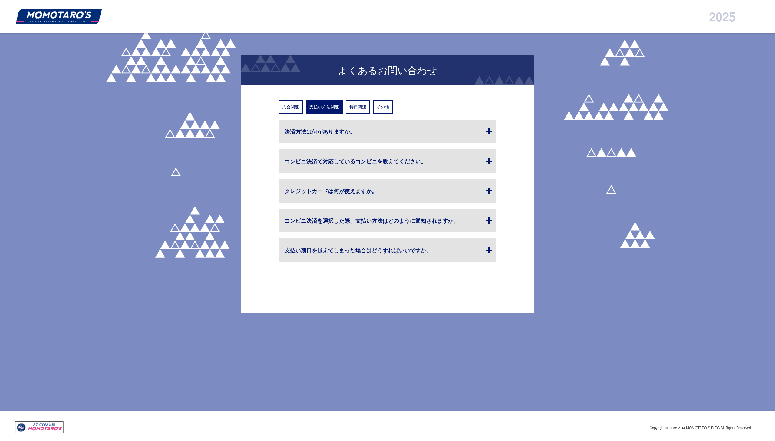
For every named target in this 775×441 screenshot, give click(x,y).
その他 (383, 107)
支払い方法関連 (324, 107)
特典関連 (357, 107)
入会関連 (290, 107)
